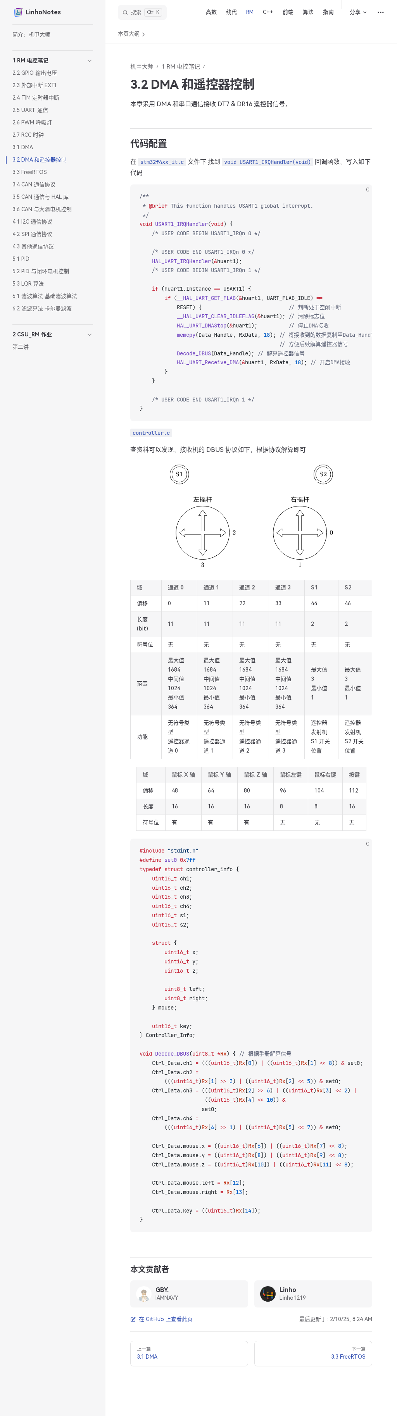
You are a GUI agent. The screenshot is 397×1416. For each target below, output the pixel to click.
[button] (52, 61)
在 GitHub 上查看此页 (166, 1319)
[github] (238, 1294)
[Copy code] (360, 197)
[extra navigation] (380, 12)
